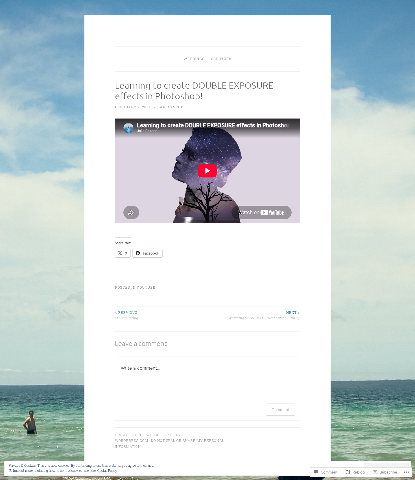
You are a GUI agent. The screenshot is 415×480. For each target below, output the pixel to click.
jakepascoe (170, 107)
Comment (280, 409)
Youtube (146, 287)
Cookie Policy (107, 470)
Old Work (221, 58)
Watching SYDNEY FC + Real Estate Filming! (264, 315)
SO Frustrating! (127, 315)
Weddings (194, 58)
